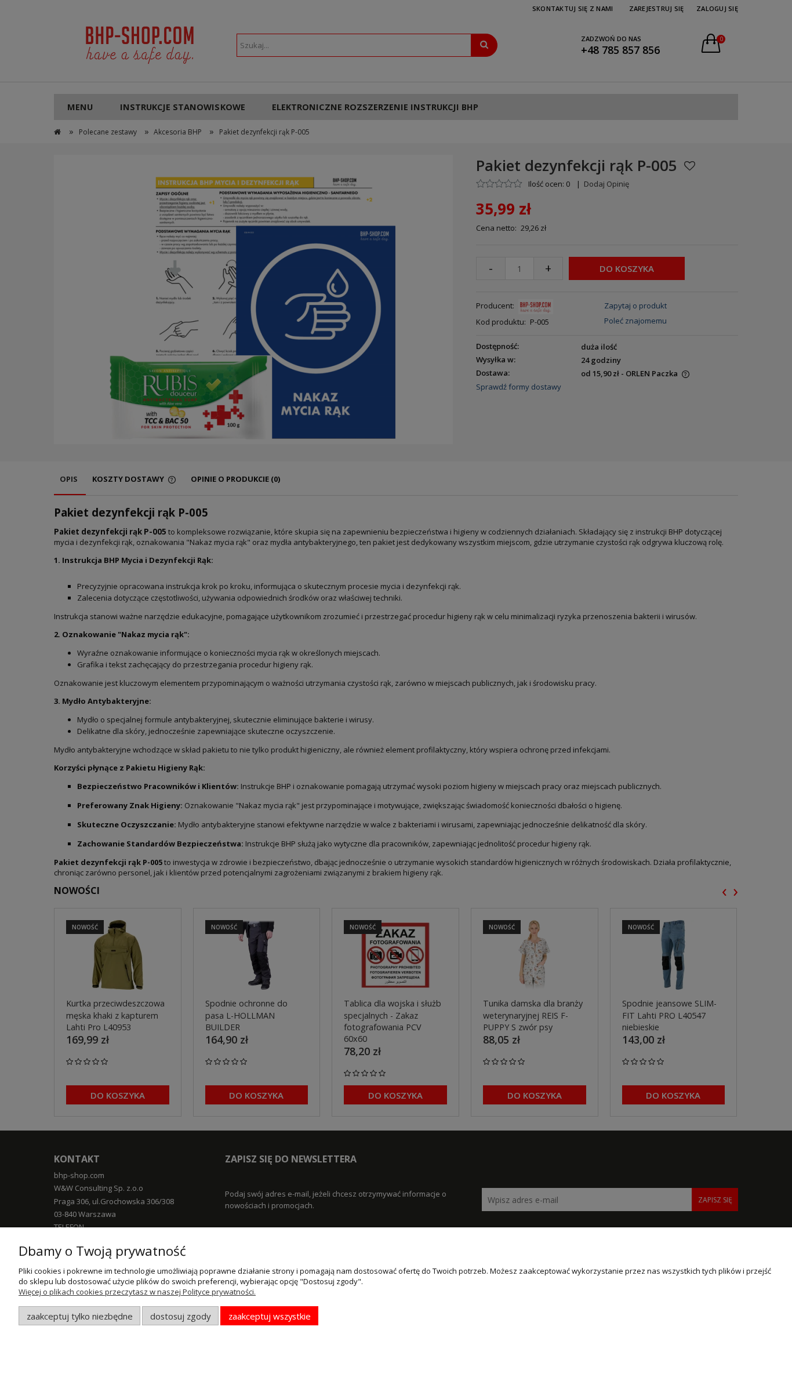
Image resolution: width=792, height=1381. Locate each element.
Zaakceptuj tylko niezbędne (80, 1316)
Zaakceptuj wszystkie (269, 1316)
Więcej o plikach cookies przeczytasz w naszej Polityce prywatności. (137, 1291)
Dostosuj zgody (180, 1316)
